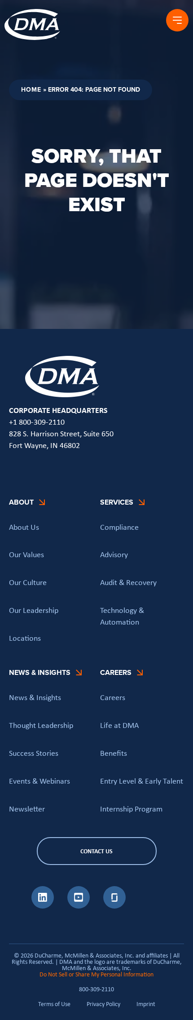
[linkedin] (42, 905)
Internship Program (131, 808)
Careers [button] (116, 672)
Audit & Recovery (128, 582)
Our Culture (28, 582)
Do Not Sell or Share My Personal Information (96, 974)
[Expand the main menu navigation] (177, 20)
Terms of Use (54, 1004)
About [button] (21, 502)
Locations (25, 638)
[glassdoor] (114, 905)
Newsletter (27, 808)
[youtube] (78, 905)
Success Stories (33, 753)
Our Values (26, 554)
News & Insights (35, 697)
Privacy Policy (103, 1004)
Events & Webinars (39, 781)
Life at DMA (119, 725)
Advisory (114, 554)
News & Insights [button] (39, 672)
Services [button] (116, 502)
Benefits (113, 753)
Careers (112, 697)
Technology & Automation (122, 616)
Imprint (145, 1004)
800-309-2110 (96, 989)
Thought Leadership (41, 725)
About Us (24, 527)
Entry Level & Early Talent (141, 781)
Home (31, 89)
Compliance (119, 527)
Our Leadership (33, 610)
